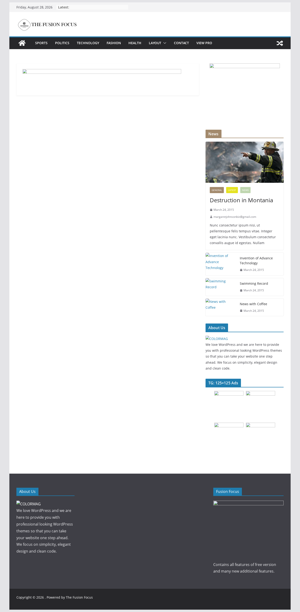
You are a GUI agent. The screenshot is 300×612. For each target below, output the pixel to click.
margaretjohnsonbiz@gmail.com (235, 217)
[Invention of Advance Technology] (221, 264)
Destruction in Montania (241, 200)
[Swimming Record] (221, 287)
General (217, 190)
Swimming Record (254, 283)
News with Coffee (253, 304)
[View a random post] (280, 43)
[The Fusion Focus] (22, 43)
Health (134, 43)
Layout (155, 43)
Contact (181, 43)
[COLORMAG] (217, 338)
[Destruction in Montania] (245, 162)
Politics (62, 43)
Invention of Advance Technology (256, 260)
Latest (232, 190)
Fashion (114, 43)
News (245, 190)
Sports (41, 43)
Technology (88, 43)
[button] (163, 43)
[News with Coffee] (221, 307)
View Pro (204, 43)
